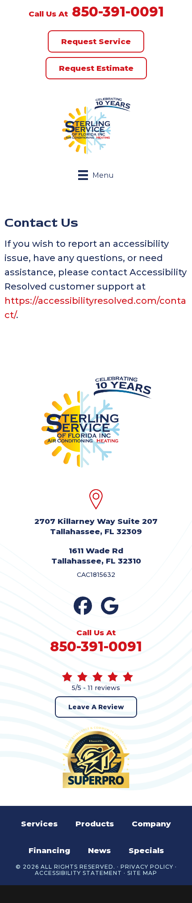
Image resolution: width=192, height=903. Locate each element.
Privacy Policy (147, 867)
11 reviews (104, 688)
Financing (49, 850)
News (99, 850)
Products (94, 823)
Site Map (142, 873)
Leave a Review (96, 707)
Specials (146, 850)
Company (151, 823)
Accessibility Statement (78, 873)
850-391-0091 (118, 12)
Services (39, 823)
